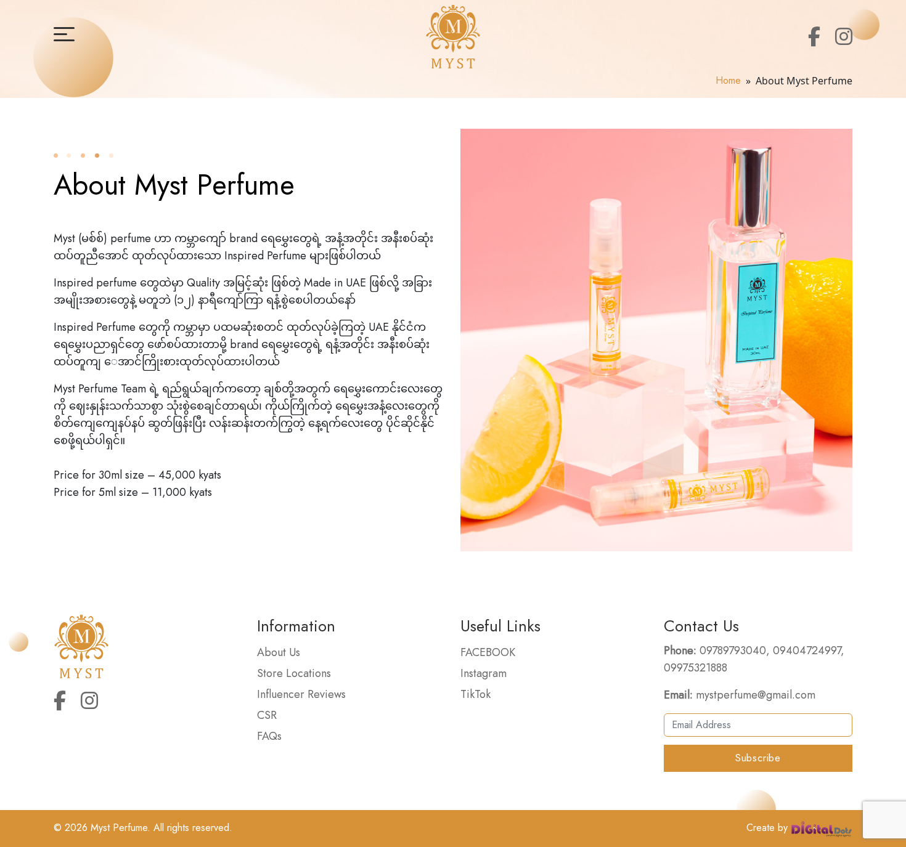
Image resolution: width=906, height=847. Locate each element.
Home (728, 80)
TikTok (475, 694)
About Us (278, 652)
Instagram (483, 673)
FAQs (269, 736)
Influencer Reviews (301, 694)
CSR (267, 715)
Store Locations (294, 673)
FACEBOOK (487, 652)
